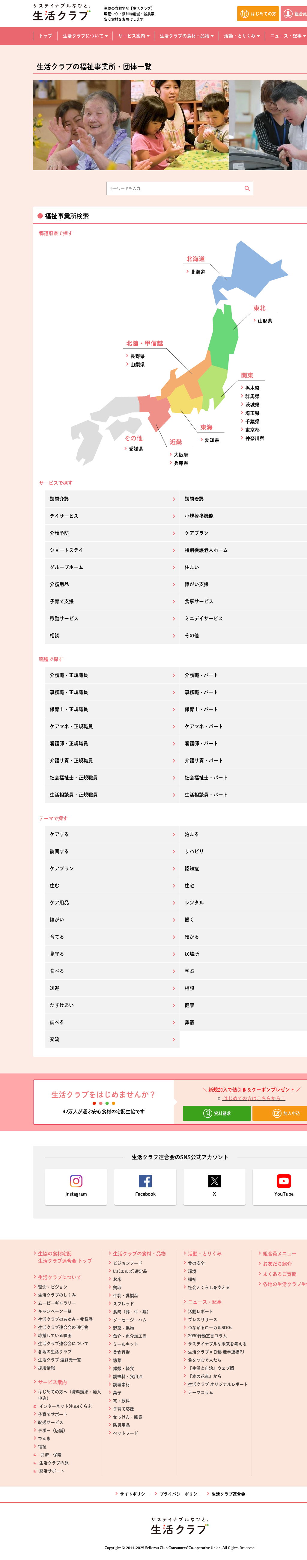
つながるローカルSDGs (210, 1328)
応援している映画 (55, 1335)
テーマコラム (200, 1392)
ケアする (59, 834)
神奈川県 (254, 438)
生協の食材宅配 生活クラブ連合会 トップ (65, 1257)
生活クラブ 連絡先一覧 (59, 1360)
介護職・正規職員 (69, 675)
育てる (57, 936)
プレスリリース (202, 1319)
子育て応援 (123, 1409)
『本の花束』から (205, 1376)
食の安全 (196, 1263)
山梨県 (137, 364)
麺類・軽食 (123, 1368)
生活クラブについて (59, 1277)
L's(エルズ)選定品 (130, 1271)
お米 (117, 1279)
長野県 (137, 356)
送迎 (54, 988)
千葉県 (252, 421)
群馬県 (252, 396)
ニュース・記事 (205, 1302)
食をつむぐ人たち (205, 1360)
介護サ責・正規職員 (71, 760)
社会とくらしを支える (209, 1287)
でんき (44, 1438)
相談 (54, 635)
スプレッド (123, 1304)
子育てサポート (52, 1414)
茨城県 (252, 404)
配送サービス (50, 1422)
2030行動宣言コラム (207, 1336)
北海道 (198, 271)
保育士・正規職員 (69, 709)
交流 (54, 1039)
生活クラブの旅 (53, 1463)
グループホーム (66, 567)
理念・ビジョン (52, 1287)
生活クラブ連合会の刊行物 (63, 1327)
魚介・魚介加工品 (130, 1336)
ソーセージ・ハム (130, 1320)
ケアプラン (62, 868)
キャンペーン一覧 (55, 1311)
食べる (57, 971)
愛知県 (212, 440)
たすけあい (62, 1005)
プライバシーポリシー (180, 1494)
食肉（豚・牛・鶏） (132, 1312)
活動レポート (200, 1311)
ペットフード (125, 1433)
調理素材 (121, 1385)
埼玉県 (252, 413)
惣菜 (117, 1360)
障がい (57, 919)
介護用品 (59, 584)
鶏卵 (117, 1287)
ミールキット (125, 1344)
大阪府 (181, 454)
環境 (192, 1271)
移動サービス (64, 618)
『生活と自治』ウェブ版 (211, 1368)
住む (54, 885)
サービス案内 (52, 1382)
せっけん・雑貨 (127, 1417)
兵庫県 (181, 463)
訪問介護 (59, 498)
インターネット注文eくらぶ (65, 1406)
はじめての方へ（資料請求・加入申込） (69, 1395)
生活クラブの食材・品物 (139, 1253)
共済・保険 (49, 1455)
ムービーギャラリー (57, 1303)
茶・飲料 (121, 1401)
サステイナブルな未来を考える (217, 1344)
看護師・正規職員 (69, 743)
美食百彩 (121, 1352)
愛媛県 (136, 448)
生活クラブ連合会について (63, 1343)
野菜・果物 (123, 1328)
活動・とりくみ (205, 1253)
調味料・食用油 (127, 1376)
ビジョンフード (127, 1263)
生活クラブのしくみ (57, 1295)
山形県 (265, 320)
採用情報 (46, 1368)
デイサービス (64, 516)
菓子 (117, 1393)
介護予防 (59, 533)
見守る (57, 953)
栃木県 (252, 388)
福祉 (42, 1447)
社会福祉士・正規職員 (74, 777)
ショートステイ (66, 550)
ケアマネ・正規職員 (71, 726)
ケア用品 (59, 902)
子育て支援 (62, 601)
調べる (57, 1022)
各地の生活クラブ (55, 1352)
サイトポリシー (134, 1494)
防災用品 (121, 1425)
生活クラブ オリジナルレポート (218, 1384)
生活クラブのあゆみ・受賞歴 (65, 1319)
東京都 (252, 429)
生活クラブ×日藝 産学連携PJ (216, 1352)
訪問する (59, 851)
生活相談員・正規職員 (74, 794)
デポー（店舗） (52, 1430)
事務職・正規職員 (69, 692)
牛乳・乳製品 (125, 1296)
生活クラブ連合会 (228, 1494)
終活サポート (51, 1471)
